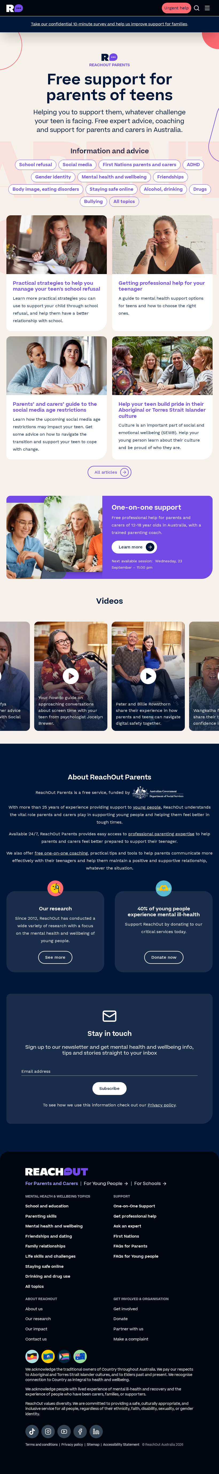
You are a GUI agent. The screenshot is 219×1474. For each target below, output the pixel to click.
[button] (70, 676)
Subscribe (109, 1088)
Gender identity (53, 177)
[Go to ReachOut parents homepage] (56, 1172)
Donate (121, 1319)
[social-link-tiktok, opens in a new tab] (32, 1431)
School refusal (35, 165)
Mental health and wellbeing (114, 177)
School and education (47, 1206)
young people (147, 807)
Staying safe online (111, 189)
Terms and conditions (41, 1444)
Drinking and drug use (47, 1276)
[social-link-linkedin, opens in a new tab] (96, 1431)
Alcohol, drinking (163, 189)
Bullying (93, 201)
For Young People (103, 1184)
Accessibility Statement (121, 1444)
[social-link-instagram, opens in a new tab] (48, 1431)
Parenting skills (41, 1216)
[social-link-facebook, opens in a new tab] (80, 1431)
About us (34, 1309)
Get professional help (135, 1216)
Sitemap (93, 1444)
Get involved (126, 1309)
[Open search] (196, 8)
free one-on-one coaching (61, 853)
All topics (124, 201)
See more (55, 957)
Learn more (131, 546)
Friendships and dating (48, 1236)
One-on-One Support (134, 1206)
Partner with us (128, 1329)
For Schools (147, 1184)
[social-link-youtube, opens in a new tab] (64, 1431)
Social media (77, 165)
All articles (106, 472)
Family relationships (45, 1246)
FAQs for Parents (130, 1246)
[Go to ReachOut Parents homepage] (14, 8)
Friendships (170, 177)
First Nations (126, 1236)
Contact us (36, 1339)
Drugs (200, 189)
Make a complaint (131, 1339)
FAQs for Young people (136, 1256)
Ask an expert (127, 1226)
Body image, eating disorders (46, 189)
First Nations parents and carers (139, 165)
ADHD (193, 165)
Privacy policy (161, 1105)
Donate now (164, 957)
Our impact (36, 1329)
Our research (38, 1319)
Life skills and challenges (50, 1256)
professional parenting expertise (161, 833)
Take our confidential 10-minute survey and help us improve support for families (109, 24)
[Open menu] (207, 8)
